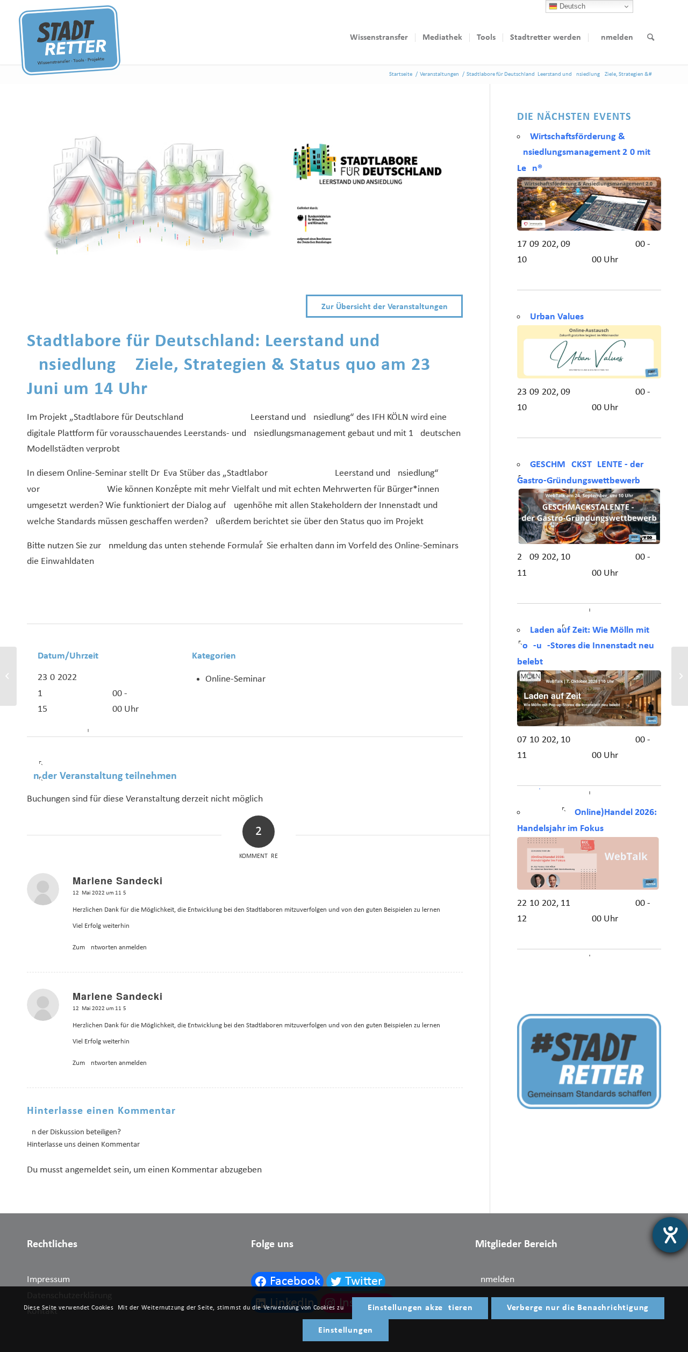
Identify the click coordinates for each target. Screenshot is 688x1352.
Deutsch (571, 6)
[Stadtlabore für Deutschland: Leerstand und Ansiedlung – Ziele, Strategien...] (8, 676)
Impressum (48, 1280)
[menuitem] (379, 38)
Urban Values (557, 317)
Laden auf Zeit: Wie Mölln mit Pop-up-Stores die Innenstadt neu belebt (585, 646)
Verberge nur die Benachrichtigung (578, 1308)
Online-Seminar (235, 679)
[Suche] (650, 38)
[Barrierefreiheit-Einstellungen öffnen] (670, 1235)
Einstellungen (345, 1330)
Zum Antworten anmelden (110, 947)
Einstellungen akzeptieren (420, 1308)
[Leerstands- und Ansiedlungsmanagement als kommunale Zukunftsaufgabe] (679, 676)
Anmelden (494, 1280)
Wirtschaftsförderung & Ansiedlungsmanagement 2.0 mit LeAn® (583, 153)
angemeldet (88, 1170)
